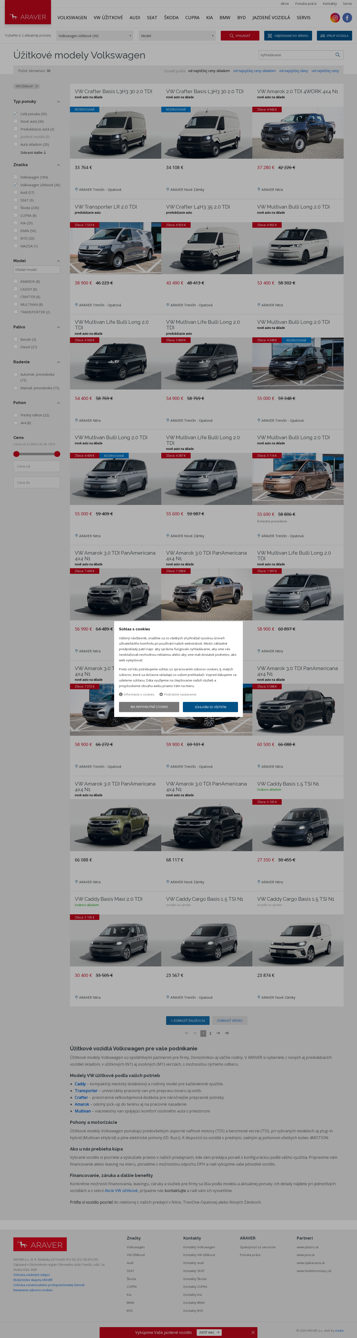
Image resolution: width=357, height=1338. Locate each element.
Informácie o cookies (139, 694)
